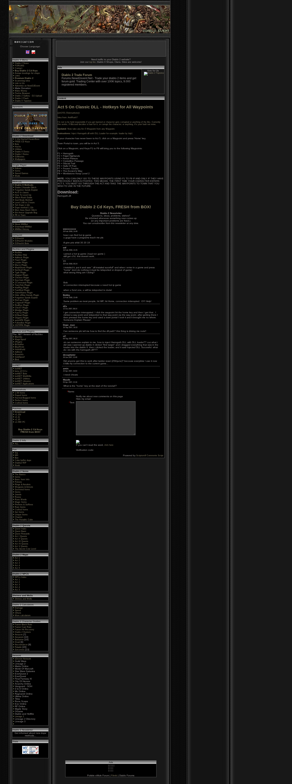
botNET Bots (21, 373)
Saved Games (21, 173)
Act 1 (17, 558)
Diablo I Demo (22, 154)
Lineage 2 (19, 716)
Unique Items (21, 514)
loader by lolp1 (126, 133)
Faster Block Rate (23, 624)
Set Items (19, 512)
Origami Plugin (22, 318)
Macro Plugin (21, 265)
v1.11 (17, 417)
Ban (16, 458)
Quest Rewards (22, 534)
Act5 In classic (22, 192)
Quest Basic (20, 531)
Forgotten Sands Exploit (26, 190)
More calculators (23, 615)
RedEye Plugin (22, 305)
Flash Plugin (20, 260)
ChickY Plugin (21, 308)
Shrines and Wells (23, 599)
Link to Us (20, 83)
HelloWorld (20, 349)
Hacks (18, 147)
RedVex (18, 252)
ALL (16, 444)
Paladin (18, 647)
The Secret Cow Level (25, 549)
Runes (18, 497)
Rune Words (21, 499)
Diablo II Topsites (23, 101)
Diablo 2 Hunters (23, 632)
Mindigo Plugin (22, 310)
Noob (17, 465)
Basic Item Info (22, 479)
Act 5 (17, 568)
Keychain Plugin (22, 280)
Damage (19, 608)
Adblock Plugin (22, 257)
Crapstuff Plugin (22, 303)
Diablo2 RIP (20, 463)
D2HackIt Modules (24, 241)
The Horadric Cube (24, 519)
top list (92, 62)
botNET (18, 368)
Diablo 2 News (22, 63)
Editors (18, 168)
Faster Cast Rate (23, 627)
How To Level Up (23, 195)
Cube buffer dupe (23, 460)
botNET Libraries (23, 381)
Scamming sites (22, 81)
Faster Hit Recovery (24, 629)
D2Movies (19, 157)
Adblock (18, 352)
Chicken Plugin (22, 277)
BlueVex (18, 337)
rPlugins (18, 342)
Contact (18, 68)
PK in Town (20, 215)
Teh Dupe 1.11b (22, 205)
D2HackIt (19, 238)
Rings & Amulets (23, 484)
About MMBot (21, 224)
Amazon (19, 634)
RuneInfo (19, 354)
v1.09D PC (20, 422)
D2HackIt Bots (22, 243)
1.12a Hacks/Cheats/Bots (27, 139)
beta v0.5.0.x (21, 371)
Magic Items (21, 502)
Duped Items (21, 395)
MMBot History (22, 229)
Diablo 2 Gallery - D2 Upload (28, 96)
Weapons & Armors (24, 487)
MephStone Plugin (23, 267)
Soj (16, 453)
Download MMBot (23, 227)
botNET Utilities (22, 379)
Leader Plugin (21, 262)
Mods (17, 176)
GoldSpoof (20, 357)
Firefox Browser (22, 93)
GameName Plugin (24, 293)
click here (108, 445)
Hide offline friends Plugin (27, 295)
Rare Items (20, 507)
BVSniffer (19, 344)
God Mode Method (23, 200)
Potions (18, 482)
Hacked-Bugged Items (25, 398)
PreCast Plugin (22, 300)
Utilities (18, 149)
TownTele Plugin (22, 285)
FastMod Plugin (22, 290)
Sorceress (19, 650)
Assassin (19, 637)
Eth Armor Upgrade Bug (26, 212)
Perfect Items (21, 400)
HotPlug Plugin (22, 288)
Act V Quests (21, 546)
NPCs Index (20, 577)
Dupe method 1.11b (24, 207)
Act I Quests (21, 536)
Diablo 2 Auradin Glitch (25, 187)
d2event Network (23, 659)
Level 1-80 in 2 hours (25, 202)
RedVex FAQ (21, 255)
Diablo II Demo (22, 152)
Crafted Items (21, 403)
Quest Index (20, 529)
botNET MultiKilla (23, 376)
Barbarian (19, 639)
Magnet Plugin (21, 275)
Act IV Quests (21, 544)
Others (18, 613)
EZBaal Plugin (21, 315)
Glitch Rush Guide (23, 197)
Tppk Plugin (20, 272)
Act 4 (17, 565)
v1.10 (17, 419)
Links (17, 76)
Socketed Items (22, 489)
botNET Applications (24, 384)
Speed (18, 610)
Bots (17, 144)
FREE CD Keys (22, 142)
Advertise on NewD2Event (27, 86)
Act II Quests (21, 539)
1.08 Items (20, 393)
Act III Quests (21, 541)
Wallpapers (20, 159)
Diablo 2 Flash (22, 98)
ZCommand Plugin (23, 282)
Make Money (21, 91)
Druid (17, 642)
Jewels (18, 494)
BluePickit (19, 347)
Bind (17, 359)
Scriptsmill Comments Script (149, 455)
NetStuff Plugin (22, 270)
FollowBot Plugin (23, 323)
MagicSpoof (20, 339)
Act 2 (17, 560)
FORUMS (19, 66)
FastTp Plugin (21, 313)
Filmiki (114, 775)
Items (17, 171)
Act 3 (17, 563)
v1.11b (18, 414)
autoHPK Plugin (22, 320)
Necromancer (21, 644)
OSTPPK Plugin (22, 325)
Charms (18, 517)
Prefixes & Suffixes (24, 504)
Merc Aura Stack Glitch (26, 210)
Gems (18, 492)
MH (16, 455)
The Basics (20, 474)
